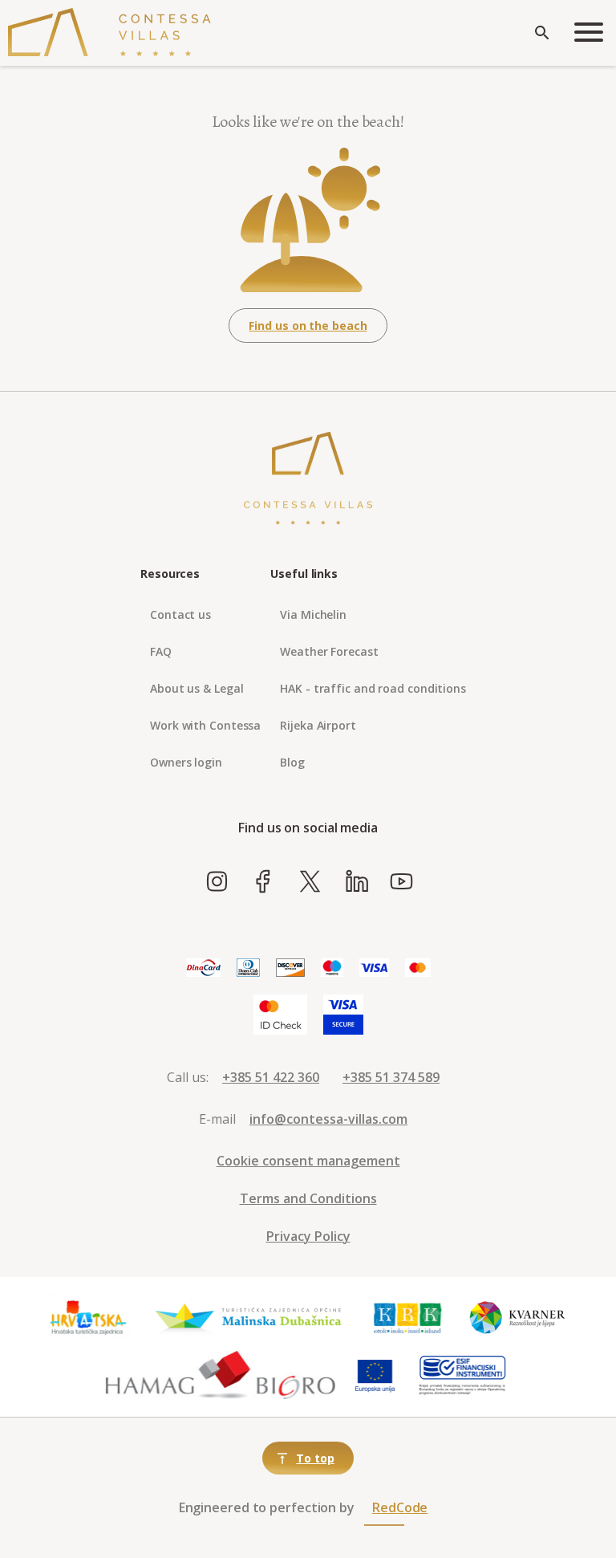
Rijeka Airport (318, 725)
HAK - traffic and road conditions (373, 688)
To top (315, 1458)
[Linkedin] (356, 882)
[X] (310, 882)
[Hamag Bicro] (220, 1376)
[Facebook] (263, 882)
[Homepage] (109, 33)
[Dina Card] (203, 968)
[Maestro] (332, 968)
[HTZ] (87, 1318)
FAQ (161, 651)
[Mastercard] (418, 968)
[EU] (375, 1376)
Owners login (186, 762)
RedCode (400, 1507)
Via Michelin (313, 614)
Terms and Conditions (308, 1198)
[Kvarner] (517, 1318)
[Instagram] (217, 882)
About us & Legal (196, 688)
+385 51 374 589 (391, 1077)
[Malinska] (248, 1318)
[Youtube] (401, 882)
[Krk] (408, 1318)
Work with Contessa (205, 725)
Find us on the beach (308, 325)
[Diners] (248, 968)
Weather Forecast (329, 651)
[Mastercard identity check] (280, 1015)
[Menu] (588, 33)
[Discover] (290, 968)
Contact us (180, 614)
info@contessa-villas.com (328, 1119)
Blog (292, 762)
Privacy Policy (308, 1236)
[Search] (542, 33)
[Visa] (374, 968)
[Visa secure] (343, 1015)
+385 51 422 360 (270, 1077)
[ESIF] (463, 1376)
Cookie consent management (308, 1161)
